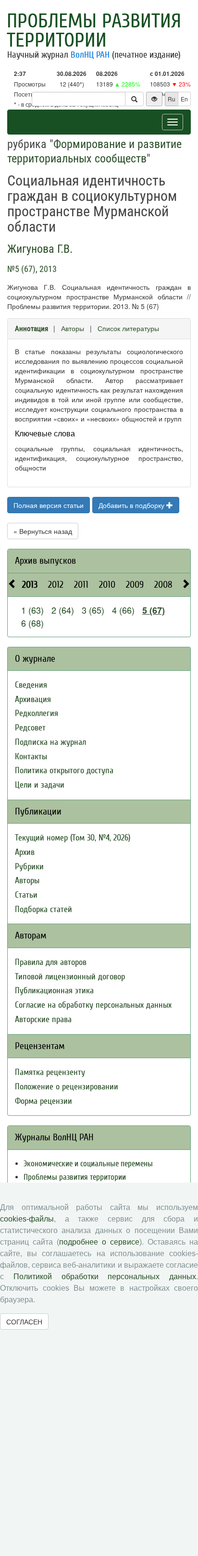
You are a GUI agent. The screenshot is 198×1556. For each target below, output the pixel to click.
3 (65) (93, 610)
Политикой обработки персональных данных (104, 1276)
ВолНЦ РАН (90, 54)
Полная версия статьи (48, 505)
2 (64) (62, 610)
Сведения (31, 685)
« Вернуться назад (42, 531)
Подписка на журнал (50, 742)
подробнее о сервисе (99, 1242)
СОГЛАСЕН (24, 1321)
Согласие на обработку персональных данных (93, 1005)
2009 (135, 584)
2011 (81, 584)
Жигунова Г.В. (40, 249)
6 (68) (32, 623)
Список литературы (128, 328)
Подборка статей (43, 909)
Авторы (72, 328)
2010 (107, 584)
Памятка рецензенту (50, 1072)
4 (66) (123, 610)
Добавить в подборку (132, 505)
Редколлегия (36, 713)
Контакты (31, 757)
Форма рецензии (43, 1101)
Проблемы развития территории (94, 31)
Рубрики (29, 867)
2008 (163, 584)
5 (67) (153, 610)
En (184, 99)
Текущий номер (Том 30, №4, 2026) (72, 838)
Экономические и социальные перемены (88, 1163)
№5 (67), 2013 (32, 269)
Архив (25, 852)
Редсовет (30, 728)
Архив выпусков (45, 560)
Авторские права (43, 1019)
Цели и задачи (39, 785)
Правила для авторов (51, 962)
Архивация (33, 699)
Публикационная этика (54, 991)
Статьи (26, 895)
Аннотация (31, 328)
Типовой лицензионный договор (70, 977)
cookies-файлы (27, 1219)
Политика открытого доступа (64, 771)
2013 (29, 584)
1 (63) (32, 610)
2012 (55, 584)
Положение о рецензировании (66, 1087)
